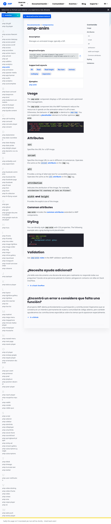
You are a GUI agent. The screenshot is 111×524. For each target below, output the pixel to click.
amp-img (5, 250)
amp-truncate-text (8, 467)
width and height (93, 51)
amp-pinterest (7, 373)
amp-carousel (7, 121)
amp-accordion (7, 50)
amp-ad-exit (6, 56)
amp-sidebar (6, 422)
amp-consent (7, 127)
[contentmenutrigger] (97, 25)
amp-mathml (7, 314)
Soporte (93, 4)
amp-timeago (7, 464)
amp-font (5, 188)
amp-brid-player (8, 105)
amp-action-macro (9, 53)
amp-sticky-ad (7, 443)
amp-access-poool (8, 42)
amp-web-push (7, 513)
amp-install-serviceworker (9, 264)
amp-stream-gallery (9, 446)
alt (89, 44)
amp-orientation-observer (9, 361)
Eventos (72, 4)
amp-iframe (6, 236)
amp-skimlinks (7, 424)
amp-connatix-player (9, 124)
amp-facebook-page (9, 179)
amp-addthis (6, 61)
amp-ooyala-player (9, 358)
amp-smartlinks (8, 430)
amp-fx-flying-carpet (9, 196)
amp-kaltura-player (9, 285)
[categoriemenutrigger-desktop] (37, 16)
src (89, 36)
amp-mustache (7, 330)
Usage (89, 28)
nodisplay (34, 74)
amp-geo (5, 204)
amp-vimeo (6, 496)
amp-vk (4, 505)
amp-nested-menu (9, 338)
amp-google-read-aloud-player (10, 218)
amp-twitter (6, 470)
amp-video (6, 494)
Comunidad (58, 4)
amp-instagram (7, 261)
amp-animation (7, 70)
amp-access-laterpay (9, 39)
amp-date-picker (8, 145)
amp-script (6, 416)
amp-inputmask (8, 258)
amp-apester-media (9, 73)
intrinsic (72, 69)
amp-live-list (6, 306)
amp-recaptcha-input (9, 398)
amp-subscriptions (9, 453)
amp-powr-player (8, 387)
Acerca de (21, 3)
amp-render (6, 405)
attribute (48, 163)
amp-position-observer (9, 383)
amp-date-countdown (9, 139)
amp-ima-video (7, 241)
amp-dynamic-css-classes (10, 152)
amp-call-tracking (8, 118)
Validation (90, 63)
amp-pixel (5, 376)
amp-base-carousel (9, 92)
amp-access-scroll (8, 45)
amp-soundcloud (8, 435)
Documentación (39, 4)
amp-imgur (6, 252)
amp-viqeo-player (8, 502)
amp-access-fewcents (9, 35)
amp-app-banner (8, 75)
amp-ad (5, 59)
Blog (84, 4)
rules (37, 258)
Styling (89, 59)
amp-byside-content (9, 110)
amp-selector (7, 419)
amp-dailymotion (8, 135)
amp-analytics (7, 64)
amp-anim (6, 67)
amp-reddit (6, 402)
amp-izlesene (7, 268)
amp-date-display (8, 143)
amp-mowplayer (8, 328)
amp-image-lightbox (9, 244)
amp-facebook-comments (9, 173)
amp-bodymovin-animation (9, 101)
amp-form (5, 191)
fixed (39, 69)
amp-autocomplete (9, 84)
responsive (46, 74)
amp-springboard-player (9, 439)
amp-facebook (7, 182)
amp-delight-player (9, 148)
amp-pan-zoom (7, 371)
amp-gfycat (6, 207)
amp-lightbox (7, 298)
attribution (91, 48)
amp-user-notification (9, 479)
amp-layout (6, 293)
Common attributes (94, 55)
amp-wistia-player (8, 516)
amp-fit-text (6, 185)
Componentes (48, 25)
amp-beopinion (7, 94)
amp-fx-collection (8, 193)
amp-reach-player (8, 395)
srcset (90, 40)
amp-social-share (8, 433)
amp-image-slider (8, 247)
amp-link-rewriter (8, 301)
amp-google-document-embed (9, 214)
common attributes (55, 212)
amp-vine (5, 499)
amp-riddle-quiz (8, 408)
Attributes (90, 32)
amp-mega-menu (8, 317)
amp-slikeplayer (8, 427)
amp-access (6, 47)
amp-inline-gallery (9, 255)
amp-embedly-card (9, 161)
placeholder (46, 115)
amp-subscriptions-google (9, 450)
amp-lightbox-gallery (9, 295)
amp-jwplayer (7, 276)
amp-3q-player (7, 26)
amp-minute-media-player (9, 324)
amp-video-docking (9, 488)
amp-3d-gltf (6, 23)
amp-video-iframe (8, 491)
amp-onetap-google (9, 355)
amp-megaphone (8, 320)
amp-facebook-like (9, 177)
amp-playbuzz (7, 379)
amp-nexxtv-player (9, 344)
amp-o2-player (7, 352)
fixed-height (49, 69)
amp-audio (6, 78)
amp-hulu (5, 228)
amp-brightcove (8, 108)
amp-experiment (8, 164)
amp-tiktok (6, 462)
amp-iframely (7, 238)
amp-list (5, 304)
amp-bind (5, 97)
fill (32, 69)
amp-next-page (7, 341)
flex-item (61, 69)
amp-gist (5, 210)
